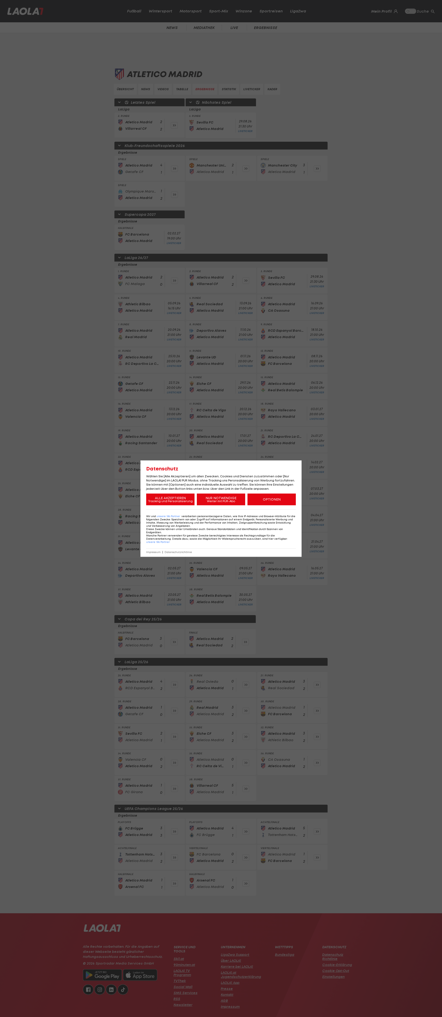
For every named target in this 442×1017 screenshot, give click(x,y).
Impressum (153, 552)
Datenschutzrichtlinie (178, 552)
